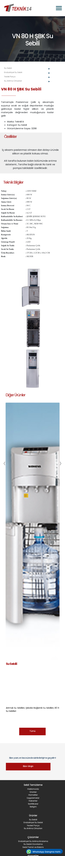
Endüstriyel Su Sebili (33, 822)
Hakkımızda (33, 789)
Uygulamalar (33, 797)
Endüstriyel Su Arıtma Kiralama (33, 841)
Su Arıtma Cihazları (33, 828)
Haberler (33, 800)
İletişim (33, 806)
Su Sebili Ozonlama (33, 844)
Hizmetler (33, 794)
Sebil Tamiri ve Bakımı (33, 847)
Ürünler (33, 792)
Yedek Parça (33, 825)
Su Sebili (33, 819)
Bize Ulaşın (28, 766)
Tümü (32, 731)
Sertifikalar (33, 803)
